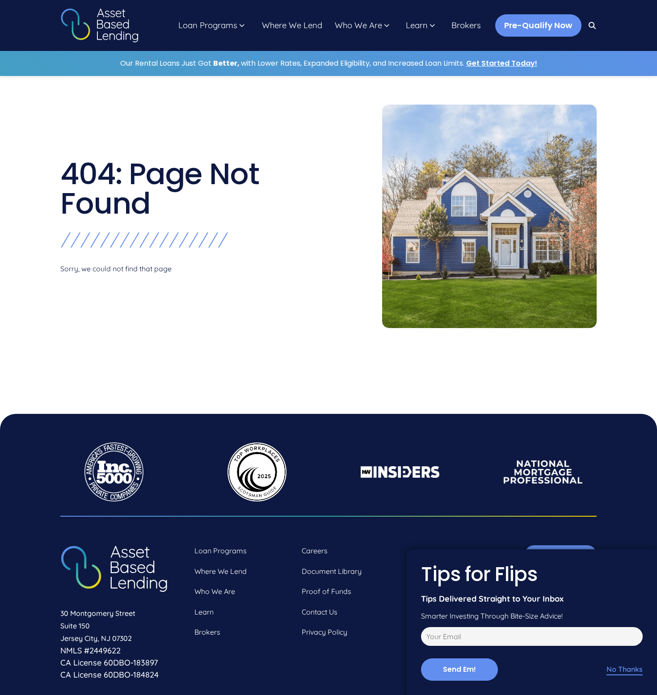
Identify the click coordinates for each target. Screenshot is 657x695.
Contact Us (319, 611)
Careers (315, 550)
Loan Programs (207, 25)
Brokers (466, 25)
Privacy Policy (324, 632)
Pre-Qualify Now (538, 25)
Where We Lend (292, 25)
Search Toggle (593, 25)
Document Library (332, 571)
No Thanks (624, 669)
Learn (417, 25)
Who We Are (358, 25)
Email (428, 638)
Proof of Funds (326, 591)
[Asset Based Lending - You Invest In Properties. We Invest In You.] (99, 25)
